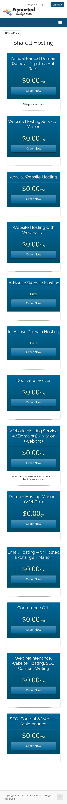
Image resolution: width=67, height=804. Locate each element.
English (31, 4)
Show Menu (13, 33)
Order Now (33, 91)
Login (42, 4)
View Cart (57, 4)
